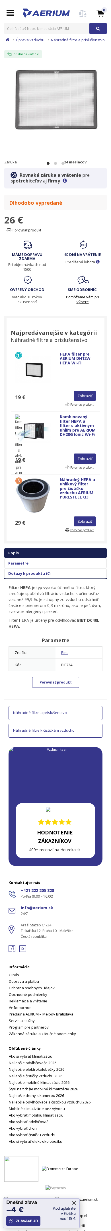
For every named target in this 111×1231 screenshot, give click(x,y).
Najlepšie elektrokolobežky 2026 (36, 1069)
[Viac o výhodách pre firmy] (65, 181)
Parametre (18, 563)
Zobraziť (84, 395)
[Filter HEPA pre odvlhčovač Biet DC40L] (55, 99)
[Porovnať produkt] (82, 16)
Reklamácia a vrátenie (28, 1001)
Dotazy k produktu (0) (29, 573)
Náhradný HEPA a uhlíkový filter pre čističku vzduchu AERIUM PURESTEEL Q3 (77, 488)
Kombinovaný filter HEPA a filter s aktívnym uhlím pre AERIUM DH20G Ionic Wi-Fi (78, 425)
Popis (13, 552)
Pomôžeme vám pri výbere (82, 299)
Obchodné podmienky (28, 994)
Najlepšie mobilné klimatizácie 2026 (39, 1082)
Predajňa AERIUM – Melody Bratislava (41, 1014)
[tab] (55, 997)
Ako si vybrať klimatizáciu (30, 1056)
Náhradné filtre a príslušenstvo (78, 39)
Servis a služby (22, 1020)
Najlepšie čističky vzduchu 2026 (35, 1075)
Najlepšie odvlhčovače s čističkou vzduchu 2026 (50, 1102)
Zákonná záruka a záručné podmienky (42, 1033)
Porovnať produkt (26, 230)
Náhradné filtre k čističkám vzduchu (44, 730)
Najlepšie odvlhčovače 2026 (32, 1062)
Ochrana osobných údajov (32, 987)
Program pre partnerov (29, 1027)
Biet (64, 652)
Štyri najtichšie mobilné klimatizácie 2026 (43, 1089)
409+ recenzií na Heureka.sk (55, 849)
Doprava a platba (24, 981)
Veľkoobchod (20, 1007)
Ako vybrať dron (23, 1128)
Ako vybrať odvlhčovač (28, 1121)
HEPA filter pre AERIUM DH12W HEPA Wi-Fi (75, 358)
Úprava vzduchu (30, 39)
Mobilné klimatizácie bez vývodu (37, 1108)
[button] (100, 13)
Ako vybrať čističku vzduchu (33, 1134)
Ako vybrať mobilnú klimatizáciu (36, 1115)
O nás (14, 974)
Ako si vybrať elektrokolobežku (35, 1141)
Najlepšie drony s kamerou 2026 (36, 1095)
